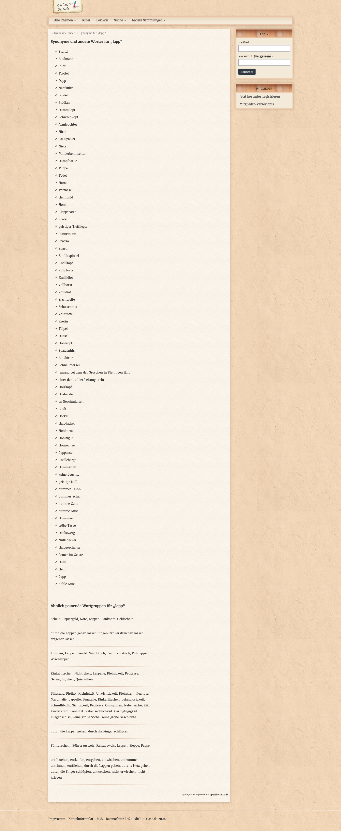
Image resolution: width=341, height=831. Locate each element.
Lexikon (102, 20)
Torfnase (65, 190)
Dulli (62, 562)
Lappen (94, 619)
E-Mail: (244, 42)
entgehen (93, 760)
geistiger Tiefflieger (73, 226)
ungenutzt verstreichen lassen (120, 633)
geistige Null (68, 482)
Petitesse (131, 673)
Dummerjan (67, 467)
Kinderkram (59, 711)
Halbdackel (67, 423)
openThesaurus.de (219, 794)
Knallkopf (66, 263)
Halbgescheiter (70, 547)
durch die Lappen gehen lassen (73, 633)
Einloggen (247, 71)
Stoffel (63, 51)
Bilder (86, 20)
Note (83, 619)
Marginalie (59, 699)
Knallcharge (67, 460)
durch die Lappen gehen (68, 731)
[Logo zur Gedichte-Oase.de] (67, 6)
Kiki (147, 705)
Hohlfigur (66, 438)
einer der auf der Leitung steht (81, 380)
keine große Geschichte (118, 717)
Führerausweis (83, 745)
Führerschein (60, 745)
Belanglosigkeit (133, 699)
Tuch (110, 653)
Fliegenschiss (61, 717)
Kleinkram (126, 693)
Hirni (62, 132)
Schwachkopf (68, 117)
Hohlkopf (65, 343)
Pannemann (67, 234)
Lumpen (57, 653)
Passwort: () (255, 56)
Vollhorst (65, 285)
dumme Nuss (68, 511)
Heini (63, 569)
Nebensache (133, 705)
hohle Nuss (67, 584)
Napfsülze (66, 88)
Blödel (63, 95)
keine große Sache (86, 717)
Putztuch (123, 653)
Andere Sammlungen (148, 20)
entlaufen (77, 760)
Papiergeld (70, 619)
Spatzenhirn (67, 350)
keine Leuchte (69, 474)
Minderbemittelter (72, 154)
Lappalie (99, 673)
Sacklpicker (67, 139)
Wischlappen (60, 659)
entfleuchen (59, 760)
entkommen (130, 760)
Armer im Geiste (71, 555)
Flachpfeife (67, 299)
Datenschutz (115, 819)
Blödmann (66, 59)
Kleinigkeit (115, 673)
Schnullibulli (60, 705)
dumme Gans (68, 504)
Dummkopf (67, 110)
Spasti (63, 248)
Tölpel (63, 329)
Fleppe (134, 745)
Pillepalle (57, 693)
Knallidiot (66, 277)
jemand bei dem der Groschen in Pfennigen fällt (94, 372)
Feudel (82, 653)
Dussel (63, 336)
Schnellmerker (69, 365)
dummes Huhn (70, 489)
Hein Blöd (66, 197)
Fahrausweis (105, 745)
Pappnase (65, 453)
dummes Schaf (70, 496)
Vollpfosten (67, 270)
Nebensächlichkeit (98, 711)
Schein (56, 619)
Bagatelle (89, 699)
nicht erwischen (124, 771)
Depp (62, 81)
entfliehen (74, 766)
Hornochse (67, 445)
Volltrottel (66, 314)
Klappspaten (68, 212)
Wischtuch (97, 653)
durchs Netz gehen (136, 766)
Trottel (64, 73)
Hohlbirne (66, 431)
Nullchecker (67, 540)
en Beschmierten (71, 401)
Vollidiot (65, 292)
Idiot (62, 66)
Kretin (63, 321)
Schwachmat (68, 307)
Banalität (76, 711)
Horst (63, 183)
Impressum (56, 819)
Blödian (64, 102)
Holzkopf (65, 387)
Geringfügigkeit (62, 679)
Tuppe (63, 168)
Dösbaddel (66, 394)
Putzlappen (140, 653)
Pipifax (71, 693)
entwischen (110, 760)
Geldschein (125, 619)
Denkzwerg (67, 533)
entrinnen (58, 766)
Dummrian (67, 518)
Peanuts (142, 693)
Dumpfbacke (68, 161)
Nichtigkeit (82, 673)
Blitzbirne (66, 358)
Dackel (63, 416)
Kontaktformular (80, 819)
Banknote (108, 619)
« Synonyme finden (63, 33)
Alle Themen (64, 20)
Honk (63, 205)
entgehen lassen (63, 639)
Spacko (64, 241)
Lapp (62, 577)
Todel (63, 175)
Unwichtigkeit (106, 693)
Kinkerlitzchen (61, 673)
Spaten (63, 219)
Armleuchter (68, 124)
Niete (62, 146)
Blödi (62, 409)
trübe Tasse (67, 525)
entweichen (101, 771)
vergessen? (263, 56)
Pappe (145, 745)
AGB (99, 819)
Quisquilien (84, 679)
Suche (119, 20)
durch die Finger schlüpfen (108, 731)
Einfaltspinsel (69, 256)
